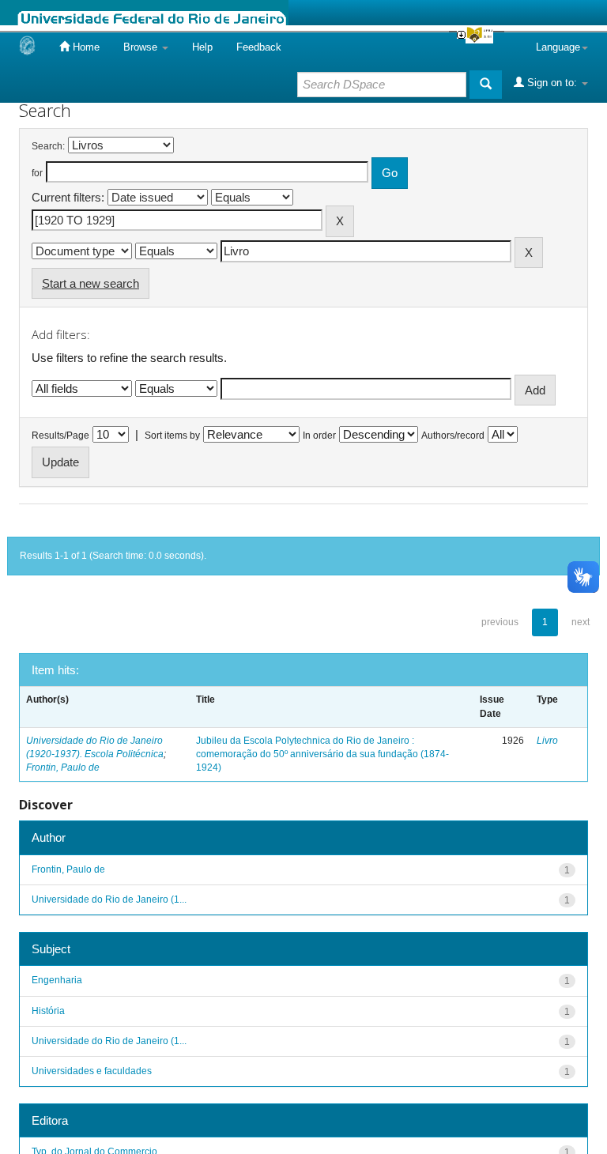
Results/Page (60, 435)
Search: (48, 146)
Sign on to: (552, 83)
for (37, 173)
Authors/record (452, 435)
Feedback (258, 47)
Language (558, 47)
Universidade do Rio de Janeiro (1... (109, 899)
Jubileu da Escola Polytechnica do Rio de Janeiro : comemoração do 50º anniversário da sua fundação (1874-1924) (322, 754)
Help (202, 47)
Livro (547, 740)
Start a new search (90, 283)
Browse (141, 47)
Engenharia (57, 980)
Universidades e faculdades (92, 1071)
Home (85, 47)
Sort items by (172, 435)
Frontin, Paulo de (63, 767)
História (48, 1010)
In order (319, 435)
